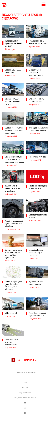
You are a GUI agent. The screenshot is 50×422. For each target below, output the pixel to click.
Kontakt (25, 387)
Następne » (30, 360)
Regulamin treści (25, 393)
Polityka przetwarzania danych (25, 398)
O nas (25, 382)
